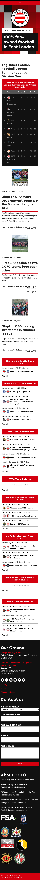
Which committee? (10, 707)
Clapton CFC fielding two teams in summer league (18, 330)
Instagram (11, 680)
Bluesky (4, 685)
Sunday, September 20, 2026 (12, 520)
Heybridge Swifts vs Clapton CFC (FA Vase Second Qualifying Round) (23, 449)
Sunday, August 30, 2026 (11, 388)
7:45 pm (27, 462)
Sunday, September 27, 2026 (12, 416)
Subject (4, 735)
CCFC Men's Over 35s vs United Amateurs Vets (22, 620)
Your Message (7, 746)
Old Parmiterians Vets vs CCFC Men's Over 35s (22, 630)
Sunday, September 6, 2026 (12, 396)
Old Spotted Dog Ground (11, 652)
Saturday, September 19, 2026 (12, 454)
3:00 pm (26, 436)
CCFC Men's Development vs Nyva (23, 566)
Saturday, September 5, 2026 (12, 436)
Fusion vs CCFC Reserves (19, 524)
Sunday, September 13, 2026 (12, 368)
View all (5, 376)
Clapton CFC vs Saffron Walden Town (22, 466)
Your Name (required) (11, 714)
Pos (4, 92)
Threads (4, 688)
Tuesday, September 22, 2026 (12, 462)
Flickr (6, 680)
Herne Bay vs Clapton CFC (20, 392)
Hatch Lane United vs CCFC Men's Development (23, 557)
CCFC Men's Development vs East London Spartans (23, 547)
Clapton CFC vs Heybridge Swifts (23, 457)
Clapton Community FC (17, 30)
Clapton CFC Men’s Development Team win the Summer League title (20, 202)
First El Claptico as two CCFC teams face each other (20, 267)
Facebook (2, 680)
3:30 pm (26, 416)
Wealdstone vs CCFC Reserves (21, 508)
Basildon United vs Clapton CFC (22, 440)
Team (9, 92)
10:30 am (26, 512)
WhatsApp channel (8, 692)
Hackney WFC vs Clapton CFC (21, 420)
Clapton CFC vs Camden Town (21, 371)
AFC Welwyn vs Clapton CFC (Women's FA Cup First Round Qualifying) (21, 401)
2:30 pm (24, 388)
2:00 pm (26, 368)
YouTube (15, 680)
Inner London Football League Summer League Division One (19, 227)
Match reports (31, 292)
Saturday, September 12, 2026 (12, 444)
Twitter (19, 680)
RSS (23, 680)
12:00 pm (26, 606)
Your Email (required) (11, 725)
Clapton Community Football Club (11, 877)
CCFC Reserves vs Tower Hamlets (23, 516)
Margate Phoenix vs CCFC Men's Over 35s (22, 610)
